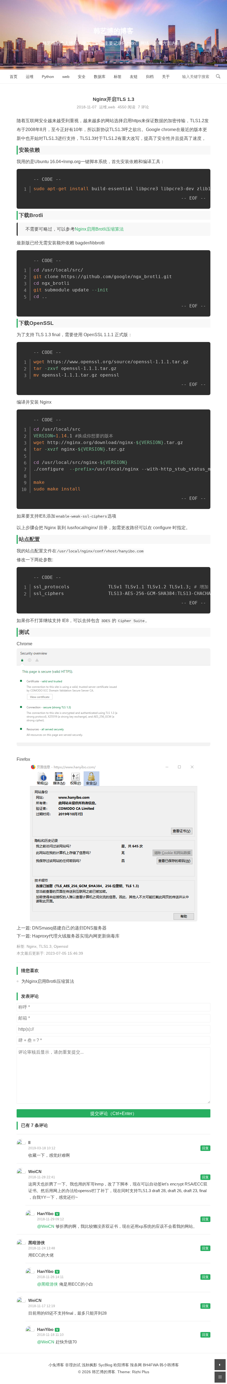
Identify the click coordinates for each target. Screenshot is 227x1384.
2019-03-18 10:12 (41, 1148)
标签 (118, 76)
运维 (29, 76)
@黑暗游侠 (47, 1284)
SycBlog (105, 1365)
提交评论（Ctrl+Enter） (113, 1113)
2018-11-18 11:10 (50, 1335)
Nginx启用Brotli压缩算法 (99, 229)
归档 (150, 76)
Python (48, 76)
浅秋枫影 (89, 1365)
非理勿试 (73, 1365)
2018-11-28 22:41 (41, 1177)
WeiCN (35, 1171)
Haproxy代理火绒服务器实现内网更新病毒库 (76, 936)
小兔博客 (56, 1365)
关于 (166, 76)
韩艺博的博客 (113, 31)
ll (29, 1142)
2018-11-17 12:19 (41, 1306)
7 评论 (143, 107)
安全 (82, 76)
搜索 (218, 76)
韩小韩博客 (169, 1365)
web (65, 76)
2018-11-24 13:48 (41, 1248)
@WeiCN (45, 1226)
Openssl (61, 946)
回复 (205, 1148)
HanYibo (45, 1213)
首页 (13, 76)
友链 (134, 76)
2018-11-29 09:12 (50, 1219)
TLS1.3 (45, 946)
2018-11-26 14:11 (50, 1277)
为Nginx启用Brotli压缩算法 (47, 981)
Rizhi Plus (140, 1372)
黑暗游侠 (36, 1242)
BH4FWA (150, 1365)
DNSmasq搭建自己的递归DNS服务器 (69, 928)
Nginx (32, 946)
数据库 (99, 76)
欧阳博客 (121, 1365)
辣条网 (136, 1365)
